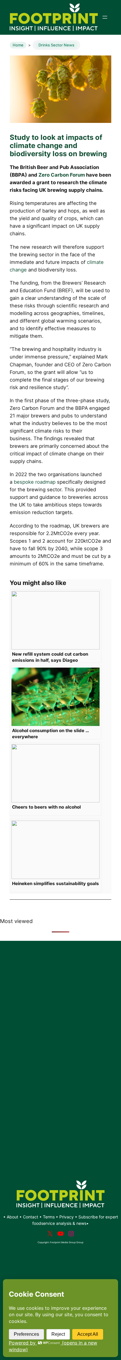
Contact (31, 1216)
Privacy (66, 1216)
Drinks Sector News (56, 45)
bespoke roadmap (35, 482)
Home (18, 45)
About (13, 1216)
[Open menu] (104, 17)
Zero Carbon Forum (61, 175)
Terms (49, 1216)
